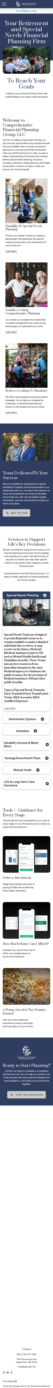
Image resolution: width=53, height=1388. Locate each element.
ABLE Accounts (22, 697)
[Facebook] (4, 1372)
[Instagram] (11, 1372)
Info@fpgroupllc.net (26, 1367)
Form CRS (12, 1381)
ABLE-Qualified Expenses (22, 699)
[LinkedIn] (8, 1372)
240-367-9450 (29, 1354)
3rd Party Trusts (29, 693)
